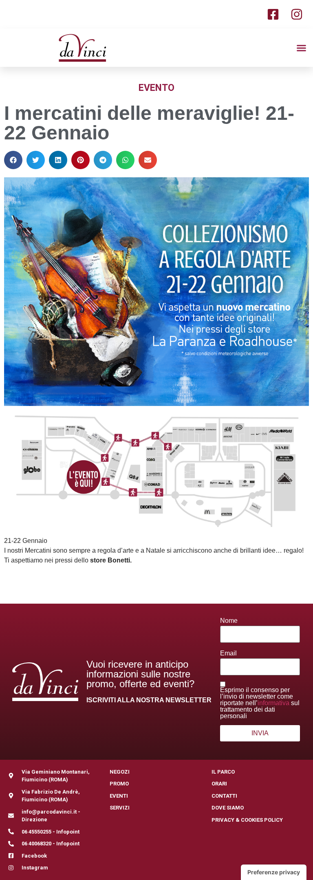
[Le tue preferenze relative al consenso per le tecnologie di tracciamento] (273, 872)
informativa (273, 702)
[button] (301, 47)
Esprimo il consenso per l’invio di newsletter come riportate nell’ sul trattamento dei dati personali (260, 703)
